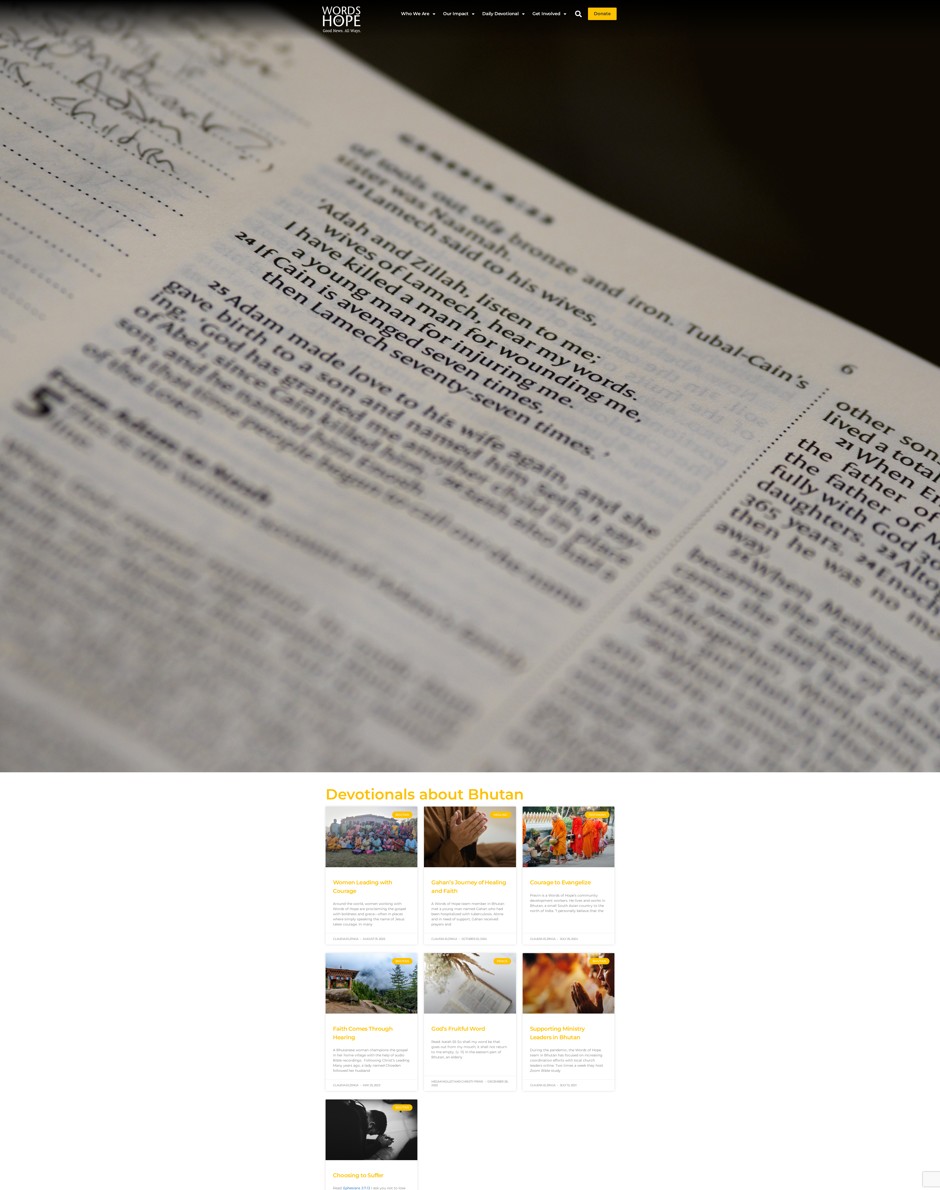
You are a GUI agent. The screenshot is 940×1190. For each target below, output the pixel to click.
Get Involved (546, 13)
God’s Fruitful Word (458, 1028)
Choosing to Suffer (358, 1175)
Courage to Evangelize (560, 882)
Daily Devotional (500, 13)
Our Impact (456, 13)
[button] (578, 13)
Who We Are (415, 13)
